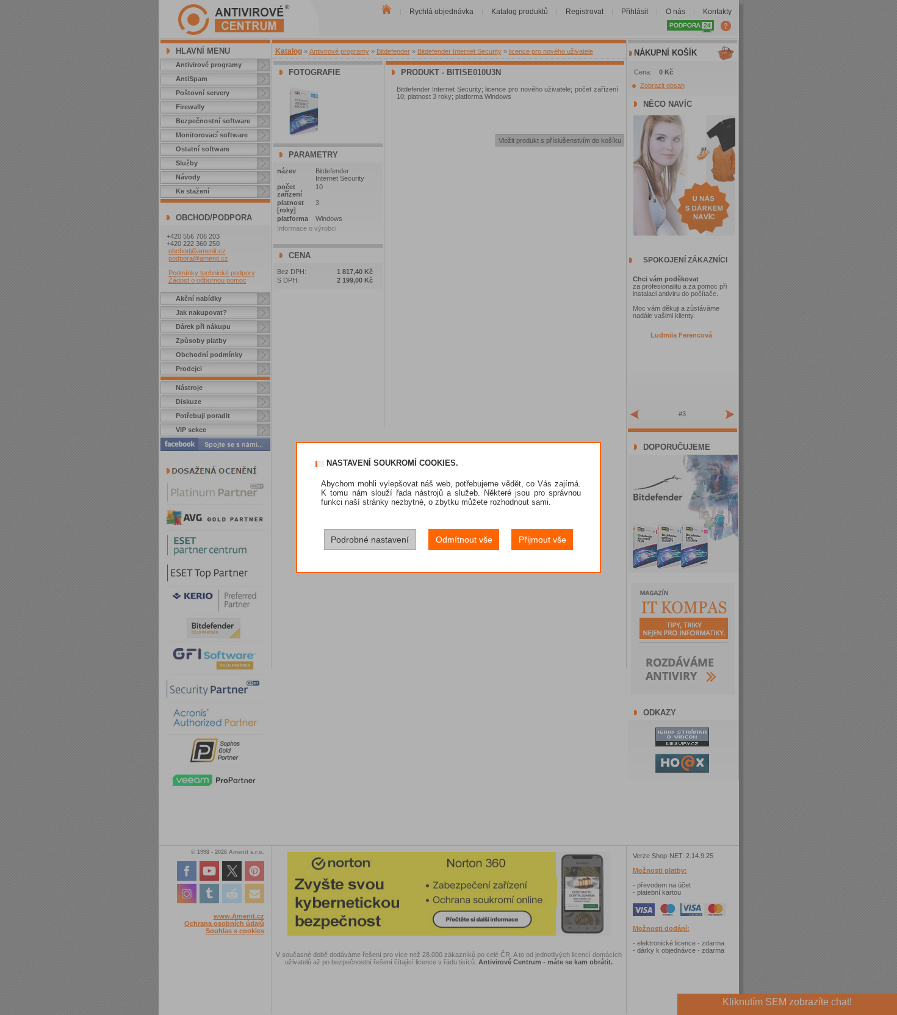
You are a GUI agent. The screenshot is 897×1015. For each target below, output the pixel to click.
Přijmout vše (542, 539)
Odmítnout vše (464, 539)
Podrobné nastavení (370, 539)
